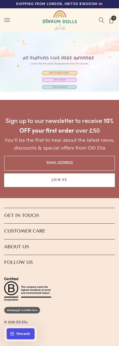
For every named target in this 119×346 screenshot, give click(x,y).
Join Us (59, 180)
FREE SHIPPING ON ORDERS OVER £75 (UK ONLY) (59, 4)
